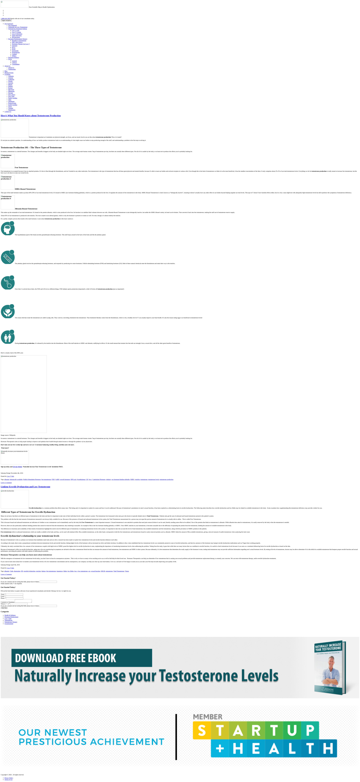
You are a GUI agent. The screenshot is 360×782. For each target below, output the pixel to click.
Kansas (10, 88)
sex (89, 571)
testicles (137, 479)
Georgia (10, 83)
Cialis (11, 571)
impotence (60, 571)
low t (90, 479)
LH (87, 479)
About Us (7, 66)
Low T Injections (17, 34)
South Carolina (12, 105)
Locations (7, 74)
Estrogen (14, 45)
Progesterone (16, 52)
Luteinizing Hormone (99, 479)
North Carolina (12, 98)
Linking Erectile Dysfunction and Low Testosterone (25, 486)
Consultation (16, 64)
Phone (3, 598)
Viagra (127, 571)
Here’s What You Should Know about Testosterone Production (31, 115)
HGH (13, 49)
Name (3, 594)
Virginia (10, 108)
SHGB (103, 571)
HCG (13, 47)
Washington (11, 110)
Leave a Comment (6, 482)
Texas (10, 106)
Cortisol (14, 54)
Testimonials (12, 69)
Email (3, 596)
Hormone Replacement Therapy (17, 39)
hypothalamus (81, 479)
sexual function (95, 571)
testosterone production (166, 479)
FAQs (10, 59)
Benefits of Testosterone (19, 40)
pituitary (108, 479)
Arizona (10, 78)
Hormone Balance (13, 57)
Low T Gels (15, 30)
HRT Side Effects (17, 42)
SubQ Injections (17, 35)
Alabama (11, 76)
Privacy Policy (8, 778)
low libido (71, 571)
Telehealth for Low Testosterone (17, 27)
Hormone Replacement (11, 617)
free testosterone (46, 479)
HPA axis (73, 479)
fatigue (44, 571)
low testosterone (83, 571)
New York (11, 96)
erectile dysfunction (29, 571)
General (14, 61)
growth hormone (65, 479)
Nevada (10, 93)
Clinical (14, 62)
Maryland (11, 89)
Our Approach (8, 24)
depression (17, 571)
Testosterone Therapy (10, 622)
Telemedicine (8, 620)
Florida (10, 81)
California (11, 79)
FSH (53, 479)
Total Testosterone (118, 571)
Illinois (10, 84)
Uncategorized (8, 623)
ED (22, 571)
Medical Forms (8, 73)
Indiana (10, 86)
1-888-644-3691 (5, 18)
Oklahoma (11, 101)
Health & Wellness (10, 615)
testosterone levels (153, 479)
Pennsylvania (12, 103)
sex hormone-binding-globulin (121, 479)
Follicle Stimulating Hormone (32, 479)
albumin (6, 479)
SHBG (132, 479)
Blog (5, 71)
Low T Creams (16, 32)
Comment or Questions (8, 602)
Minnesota (11, 91)
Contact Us (7, 111)
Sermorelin (15, 51)
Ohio (9, 100)
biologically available (16, 479)
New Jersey (11, 94)
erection (38, 571)
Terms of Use (8, 779)
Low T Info (10, 476)
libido (65, 571)
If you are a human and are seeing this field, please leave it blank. (20, 582)
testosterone (144, 479)
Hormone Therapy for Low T (21, 44)
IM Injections (16, 37)
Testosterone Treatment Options (17, 29)
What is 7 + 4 (5, 604)
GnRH (57, 479)
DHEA (14, 56)
